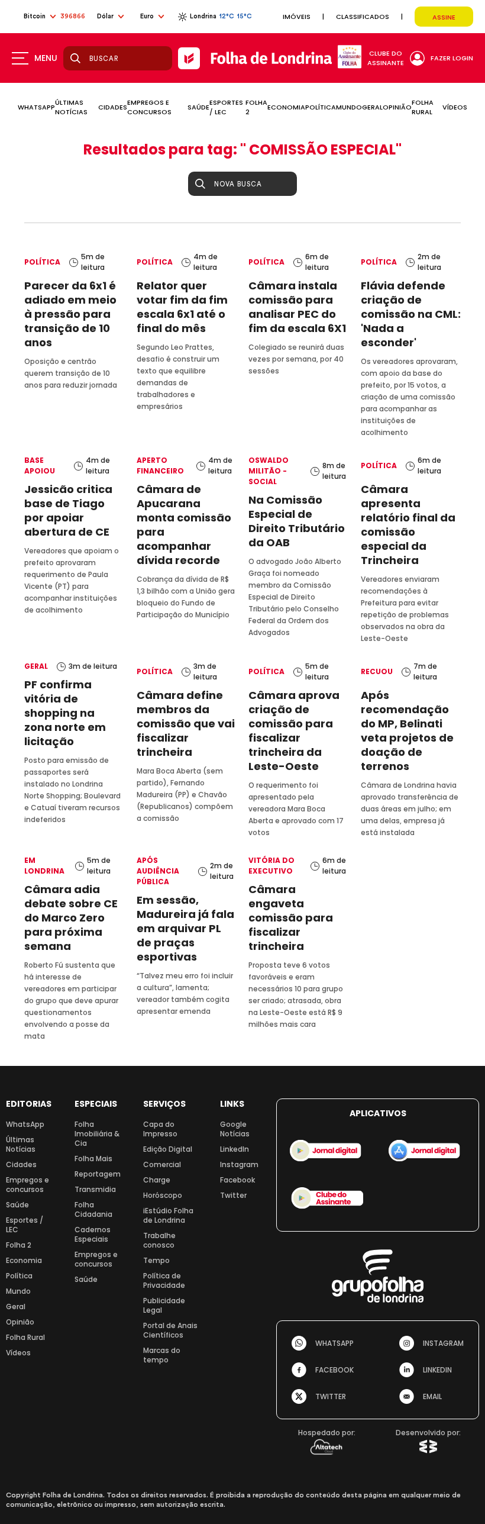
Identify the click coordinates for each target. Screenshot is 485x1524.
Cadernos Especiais (93, 1234)
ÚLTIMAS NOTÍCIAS (71, 107)
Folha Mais (93, 1159)
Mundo (18, 1291)
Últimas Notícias (20, 1144)
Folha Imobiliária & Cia (97, 1133)
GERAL (372, 107)
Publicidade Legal (164, 1305)
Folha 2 (18, 1245)
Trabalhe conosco (159, 1240)
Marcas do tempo (161, 1355)
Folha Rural (25, 1337)
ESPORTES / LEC (226, 107)
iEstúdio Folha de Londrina (168, 1215)
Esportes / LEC (24, 1225)
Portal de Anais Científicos (170, 1330)
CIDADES (112, 107)
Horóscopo (162, 1195)
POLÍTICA (320, 107)
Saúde (17, 1205)
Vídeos (18, 1353)
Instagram (239, 1164)
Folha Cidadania (93, 1209)
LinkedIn (234, 1149)
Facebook (237, 1180)
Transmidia (95, 1189)
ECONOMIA (286, 107)
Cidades (21, 1164)
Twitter (233, 1195)
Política (19, 1276)
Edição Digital (167, 1149)
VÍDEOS (454, 107)
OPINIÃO (397, 107)
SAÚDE (198, 107)
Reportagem (98, 1174)
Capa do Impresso (160, 1129)
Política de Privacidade (164, 1280)
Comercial (162, 1164)
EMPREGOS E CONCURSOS (149, 107)
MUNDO (349, 107)
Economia (24, 1260)
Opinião (20, 1322)
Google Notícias (235, 1129)
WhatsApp (25, 1124)
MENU (45, 58)
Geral (15, 1306)
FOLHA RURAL (423, 107)
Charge (156, 1180)
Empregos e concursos (27, 1184)
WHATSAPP (36, 107)
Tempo (156, 1260)
